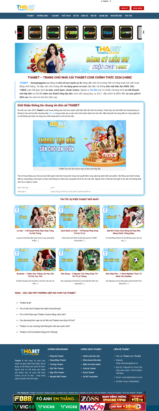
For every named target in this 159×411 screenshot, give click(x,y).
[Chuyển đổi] (17, 302)
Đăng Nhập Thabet (58, 360)
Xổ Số (76, 16)
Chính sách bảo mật (91, 356)
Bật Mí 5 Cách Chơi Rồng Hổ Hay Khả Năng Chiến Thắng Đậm (123, 232)
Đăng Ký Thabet (56, 356)
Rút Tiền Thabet (56, 368)
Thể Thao (66, 16)
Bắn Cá (84, 16)
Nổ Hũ (93, 16)
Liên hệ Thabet (89, 368)
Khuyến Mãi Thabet (58, 376)
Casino (55, 16)
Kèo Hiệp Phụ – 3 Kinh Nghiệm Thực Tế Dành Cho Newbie (124, 275)
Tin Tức (128, 16)
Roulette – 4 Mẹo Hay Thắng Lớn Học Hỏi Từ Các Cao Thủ (35, 275)
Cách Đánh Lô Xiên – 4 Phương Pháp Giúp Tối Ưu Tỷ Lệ (79, 232)
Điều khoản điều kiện (92, 360)
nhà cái (52, 113)
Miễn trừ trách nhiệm (92, 364)
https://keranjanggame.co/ (127, 363)
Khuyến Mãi (116, 16)
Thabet (30, 16)
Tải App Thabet (56, 364)
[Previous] (20, 58)
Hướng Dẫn (42, 16)
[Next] (139, 58)
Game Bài (103, 16)
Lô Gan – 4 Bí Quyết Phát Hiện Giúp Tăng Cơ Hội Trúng (35, 232)
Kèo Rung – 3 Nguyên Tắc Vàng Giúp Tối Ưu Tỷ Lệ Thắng (79, 275)
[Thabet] (26, 8)
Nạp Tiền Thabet (57, 372)
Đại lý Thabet (88, 372)
